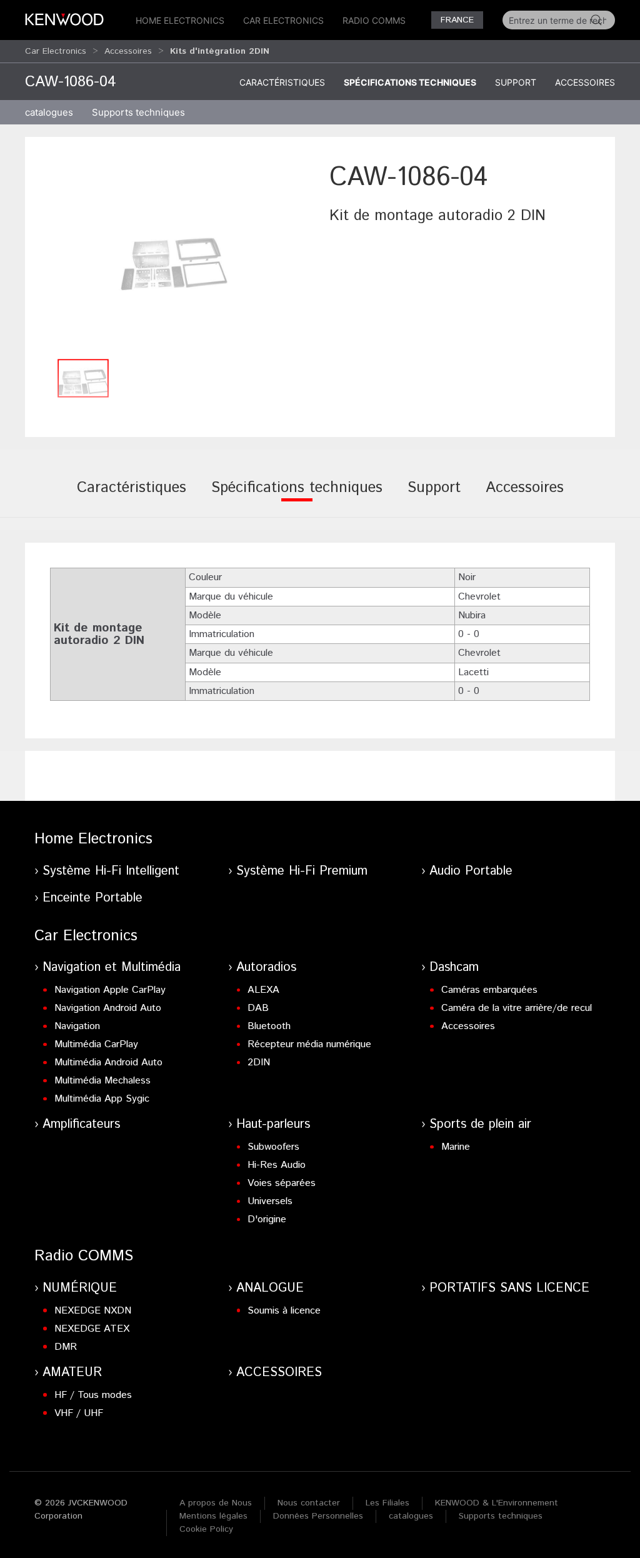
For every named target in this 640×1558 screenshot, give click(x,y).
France (457, 20)
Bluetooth (269, 1026)
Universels (270, 1201)
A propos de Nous (215, 1503)
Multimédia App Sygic (101, 1099)
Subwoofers (273, 1147)
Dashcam (454, 967)
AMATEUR (72, 1373)
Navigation (77, 1026)
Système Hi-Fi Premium (302, 871)
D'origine (267, 1219)
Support (515, 82)
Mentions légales (213, 1516)
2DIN (259, 1062)
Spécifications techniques (410, 82)
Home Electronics (180, 20)
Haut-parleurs (273, 1124)
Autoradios (266, 967)
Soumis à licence (284, 1311)
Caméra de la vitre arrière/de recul (516, 1008)
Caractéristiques (282, 82)
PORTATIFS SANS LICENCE (509, 1288)
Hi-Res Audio (277, 1165)
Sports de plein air (480, 1124)
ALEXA (263, 990)
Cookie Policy (206, 1529)
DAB (258, 1008)
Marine (455, 1147)
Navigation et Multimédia (111, 967)
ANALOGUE (270, 1288)
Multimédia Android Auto (108, 1062)
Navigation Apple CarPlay (110, 990)
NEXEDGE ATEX (91, 1329)
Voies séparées (282, 1183)
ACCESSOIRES (279, 1373)
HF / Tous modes (93, 1395)
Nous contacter (309, 1503)
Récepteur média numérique (309, 1044)
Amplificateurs (81, 1124)
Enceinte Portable (92, 898)
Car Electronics (283, 20)
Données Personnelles (318, 1516)
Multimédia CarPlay (96, 1044)
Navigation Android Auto (107, 1008)
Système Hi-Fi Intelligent (110, 871)
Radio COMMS (374, 20)
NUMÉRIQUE (79, 1288)
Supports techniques (500, 1516)
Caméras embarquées (489, 990)
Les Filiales (387, 1503)
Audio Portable (470, 871)
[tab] (131, 496)
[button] (174, 255)
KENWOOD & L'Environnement (496, 1503)
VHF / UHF (78, 1413)
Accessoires (128, 51)
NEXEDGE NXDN (92, 1311)
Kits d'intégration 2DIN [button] (219, 51)
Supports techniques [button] (138, 112)
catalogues (49, 112)
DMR (65, 1347)
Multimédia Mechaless (102, 1080)
